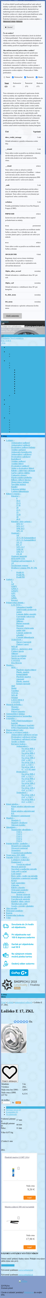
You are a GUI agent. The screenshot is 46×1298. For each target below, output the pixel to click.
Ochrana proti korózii (24, 372)
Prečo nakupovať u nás (19, 432)
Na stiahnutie (11, 1114)
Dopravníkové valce (18, 365)
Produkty (9, 361)
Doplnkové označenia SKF (21, 409)
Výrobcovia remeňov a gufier (22, 356)
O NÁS (9, 418)
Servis (8, 400)
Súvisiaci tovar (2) (13, 1110)
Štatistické (30, 77)
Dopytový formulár (18, 427)
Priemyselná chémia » (19, 368)
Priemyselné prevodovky (25, 386)
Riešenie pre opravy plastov (26, 391)
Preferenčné (18, 77)
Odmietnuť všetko (9, 21)
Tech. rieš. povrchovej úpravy (27, 379)
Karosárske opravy (23, 377)
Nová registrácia (17, 338)
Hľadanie (5, 322)
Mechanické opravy (23, 375)
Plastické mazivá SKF (19, 396)
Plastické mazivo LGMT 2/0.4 (17, 1157)
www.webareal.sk (25, 1270)
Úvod (3, 1002)
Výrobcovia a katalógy (14, 352)
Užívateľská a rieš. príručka (26, 370)
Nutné (8, 77)
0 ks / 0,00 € (6, 340)
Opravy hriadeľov (22, 384)
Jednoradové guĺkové (23, 1002)
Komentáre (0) (12, 1112)
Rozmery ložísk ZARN (19, 414)
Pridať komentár (7, 1265)
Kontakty (14, 420)
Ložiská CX (15, 429)
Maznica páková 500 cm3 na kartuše (19, 1207)
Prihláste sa (28, 1292)
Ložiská (10, 1002)
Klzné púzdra (16, 363)
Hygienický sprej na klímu (26, 393)
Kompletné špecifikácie (15, 1107)
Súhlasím (19, 21)
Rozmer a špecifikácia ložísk (16, 404)
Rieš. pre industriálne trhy (25, 389)
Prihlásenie (5, 338)
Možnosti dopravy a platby (21, 423)
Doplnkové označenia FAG (21, 411)
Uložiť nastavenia (12, 316)
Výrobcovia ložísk (17, 354)
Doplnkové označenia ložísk (21, 407)
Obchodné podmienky (19, 425)
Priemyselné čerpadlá (24, 382)
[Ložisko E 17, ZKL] (14, 1052)
